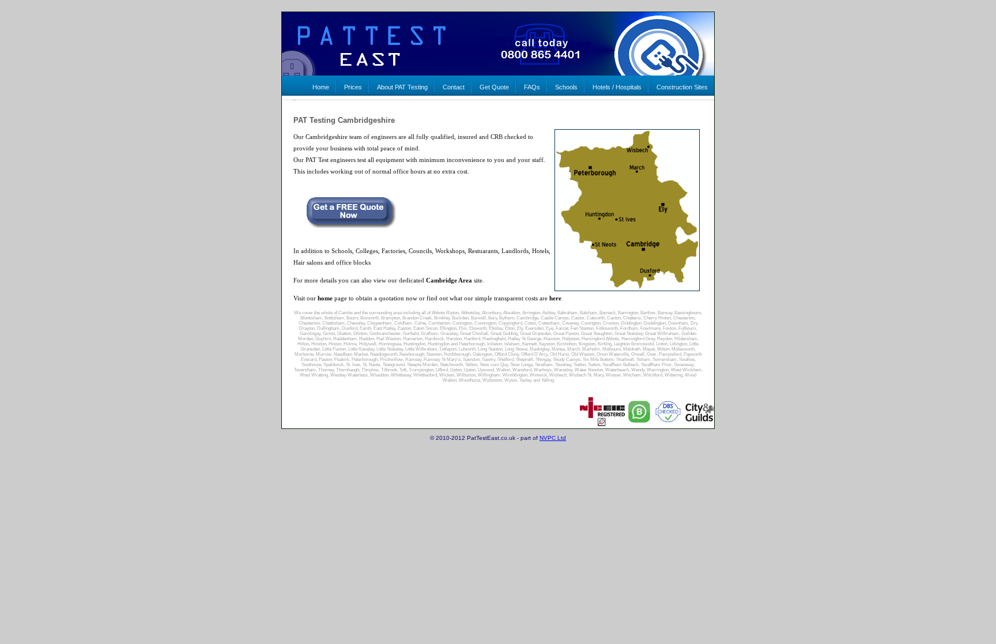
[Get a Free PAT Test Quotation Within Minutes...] (345, 226)
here (555, 298)
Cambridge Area (449, 280)
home (325, 298)
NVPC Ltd (553, 438)
